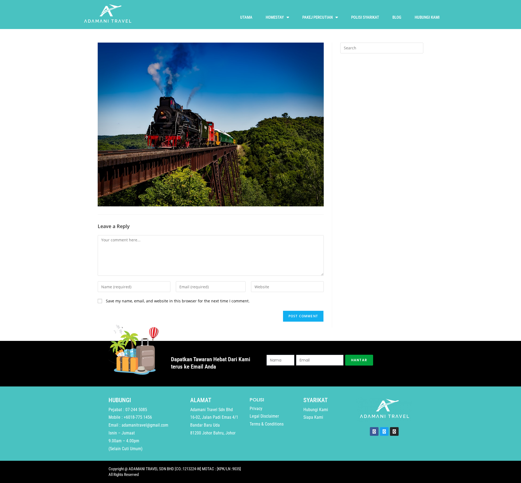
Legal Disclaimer (264, 416)
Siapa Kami (313, 417)
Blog (396, 17)
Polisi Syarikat (365, 17)
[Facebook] (374, 431)
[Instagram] (394, 431)
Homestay (275, 17)
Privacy (256, 408)
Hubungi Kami (427, 17)
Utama (246, 17)
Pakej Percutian (317, 17)
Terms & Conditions (267, 424)
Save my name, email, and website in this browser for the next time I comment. (178, 300)
